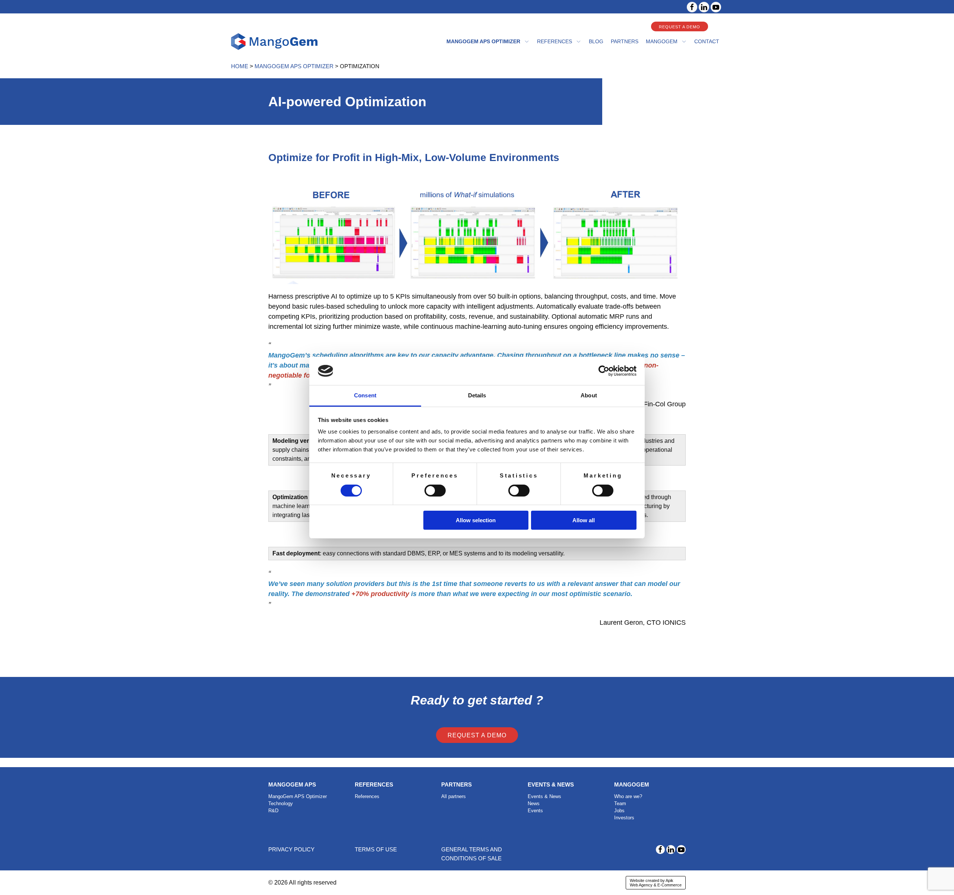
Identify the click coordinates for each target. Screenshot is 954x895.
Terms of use (376, 849)
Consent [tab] (365, 395)
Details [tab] (477, 395)
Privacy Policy (291, 849)
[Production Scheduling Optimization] (274, 41)
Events (535, 810)
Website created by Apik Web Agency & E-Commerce (656, 882)
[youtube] (716, 7)
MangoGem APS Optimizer (483, 41)
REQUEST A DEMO (477, 735)
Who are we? (628, 796)
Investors (624, 817)
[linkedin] (704, 7)
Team (620, 803)
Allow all (583, 520)
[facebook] (692, 7)
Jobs (619, 810)
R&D (273, 810)
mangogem (661, 41)
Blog (596, 41)
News (534, 803)
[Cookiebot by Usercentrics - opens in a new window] (603, 370)
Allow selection (476, 520)
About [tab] (589, 395)
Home (239, 66)
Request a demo (679, 27)
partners (624, 41)
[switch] (435, 491)
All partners (453, 796)
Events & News (544, 796)
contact (706, 41)
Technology (280, 803)
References (554, 41)
